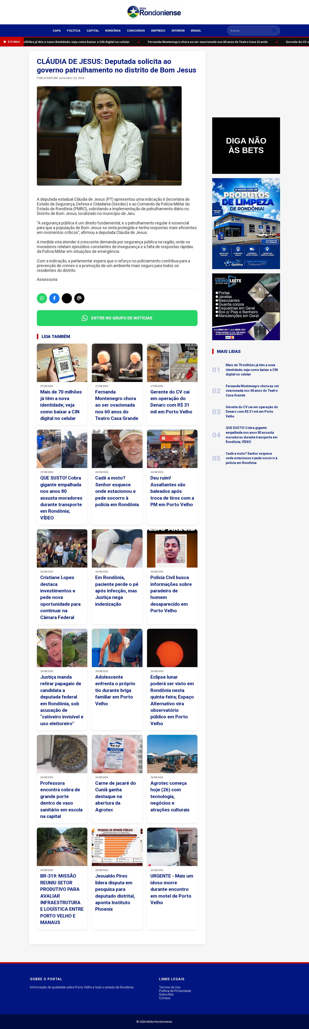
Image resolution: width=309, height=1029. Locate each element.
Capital (93, 30)
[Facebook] (54, 298)
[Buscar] (274, 30)
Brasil (196, 30)
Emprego (158, 30)
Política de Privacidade (175, 991)
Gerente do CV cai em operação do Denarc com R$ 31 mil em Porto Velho (252, 411)
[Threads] (79, 298)
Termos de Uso (170, 987)
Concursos (136, 30)
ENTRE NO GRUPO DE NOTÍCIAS (121, 318)
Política (73, 30)
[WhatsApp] (42, 298)
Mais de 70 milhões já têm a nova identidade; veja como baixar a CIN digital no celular (65, 42)
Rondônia (113, 30)
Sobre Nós (166, 994)
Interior (178, 30)
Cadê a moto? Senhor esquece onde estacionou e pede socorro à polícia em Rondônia (251, 458)
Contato (165, 998)
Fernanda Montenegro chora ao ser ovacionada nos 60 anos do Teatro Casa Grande (205, 42)
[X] (67, 298)
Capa (57, 30)
